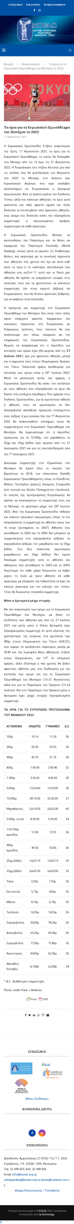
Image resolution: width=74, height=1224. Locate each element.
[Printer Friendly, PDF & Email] (37, 999)
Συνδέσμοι (15, 4)
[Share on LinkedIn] (34, 1015)
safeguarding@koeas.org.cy (22, 1180)
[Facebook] (34, 10)
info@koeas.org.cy (24, 1174)
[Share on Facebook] (25, 1015)
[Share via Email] (47, 1015)
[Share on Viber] (43, 1015)
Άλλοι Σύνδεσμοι (37, 1099)
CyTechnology (46, 1214)
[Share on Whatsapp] (38, 1015)
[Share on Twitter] (29, 1015)
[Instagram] (39, 10)
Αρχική (8, 64)
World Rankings (55, 4)
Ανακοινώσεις (31, 64)
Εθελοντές (33, 4)
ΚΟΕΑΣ (42, 1210)
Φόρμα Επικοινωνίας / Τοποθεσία (37, 1190)
